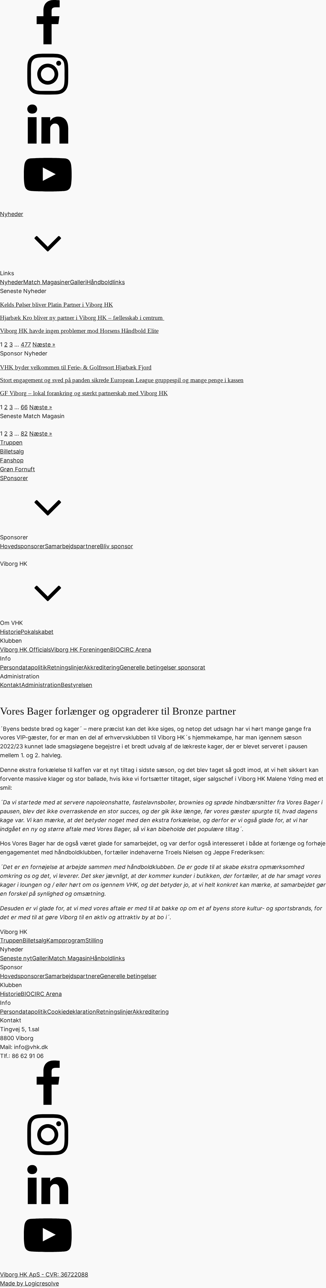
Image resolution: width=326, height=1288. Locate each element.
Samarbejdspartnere (72, 546)
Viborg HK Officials (25, 649)
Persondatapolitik (23, 667)
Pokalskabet (37, 631)
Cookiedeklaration (71, 1011)
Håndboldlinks (106, 282)
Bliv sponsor (116, 546)
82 (24, 433)
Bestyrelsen (76, 685)
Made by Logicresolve (29, 1283)
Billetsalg (34, 940)
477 (26, 344)
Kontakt (10, 685)
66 (24, 407)
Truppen (11, 940)
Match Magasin (69, 958)
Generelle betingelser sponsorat (162, 667)
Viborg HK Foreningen (80, 649)
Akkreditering (101, 667)
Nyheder (11, 282)
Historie (10, 631)
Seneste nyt (16, 958)
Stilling (94, 940)
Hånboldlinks (107, 958)
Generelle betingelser (128, 976)
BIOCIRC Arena (130, 649)
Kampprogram (65, 940)
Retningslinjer (65, 667)
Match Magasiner (46, 282)
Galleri (78, 282)
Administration (41, 685)
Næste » (43, 344)
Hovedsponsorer (22, 546)
